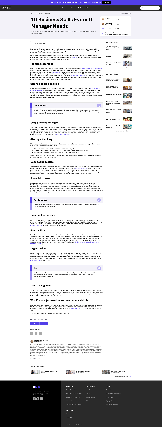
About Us (88, 389)
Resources (69, 386)
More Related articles (122, 131)
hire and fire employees (57, 94)
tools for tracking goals (63, 134)
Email (32, 358)
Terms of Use (109, 397)
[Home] (8, 8)
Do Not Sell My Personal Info (113, 393)
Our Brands (69, 410)
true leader (56, 72)
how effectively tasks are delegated (92, 68)
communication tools (36, 225)
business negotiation (81, 168)
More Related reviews (122, 68)
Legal (108, 386)
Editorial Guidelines (122, 34)
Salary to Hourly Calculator (73, 401)
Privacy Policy (109, 389)
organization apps (35, 260)
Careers (88, 393)
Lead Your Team (39, 13)
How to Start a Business (72, 389)
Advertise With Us (90, 397)
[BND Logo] (40, 387)
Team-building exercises (78, 75)
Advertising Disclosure (112, 404)
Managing (47, 13)
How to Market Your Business (74, 393)
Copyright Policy (110, 401)
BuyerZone (69, 417)
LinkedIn (37, 358)
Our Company (90, 386)
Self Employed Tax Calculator (73, 404)
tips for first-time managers (79, 308)
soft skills (74, 57)
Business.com (69, 414)
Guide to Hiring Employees (73, 397)
